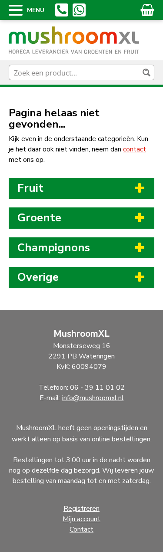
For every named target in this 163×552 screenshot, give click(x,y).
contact (134, 149)
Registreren (81, 508)
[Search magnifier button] (146, 72)
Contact (81, 529)
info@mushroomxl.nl (93, 398)
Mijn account (81, 519)
